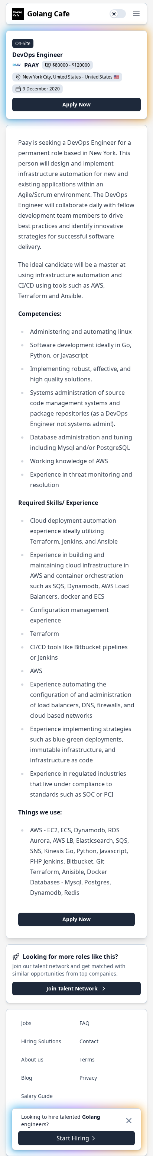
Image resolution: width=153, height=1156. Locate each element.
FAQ (84, 1023)
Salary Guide (37, 1095)
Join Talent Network (72, 988)
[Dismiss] (128, 1120)
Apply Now (76, 104)
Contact (88, 1041)
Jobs (26, 1023)
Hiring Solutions (41, 1041)
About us (32, 1059)
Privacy (88, 1077)
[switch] (118, 13)
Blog (26, 1077)
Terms (87, 1059)
